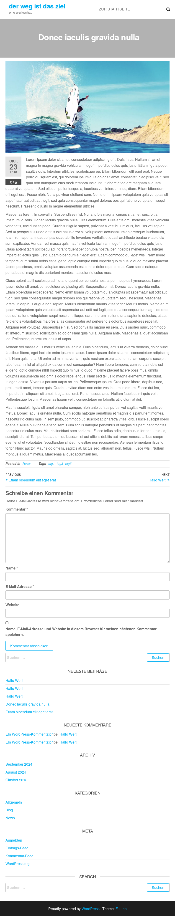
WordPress (91, 908)
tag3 (60, 463)
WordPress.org (17, 863)
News (27, 463)
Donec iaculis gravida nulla (27, 704)
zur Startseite (114, 9)
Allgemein (13, 802)
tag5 (68, 463)
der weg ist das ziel (37, 5)
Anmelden (13, 840)
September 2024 (18, 764)
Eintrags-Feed (16, 847)
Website (12, 604)
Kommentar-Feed (19, 855)
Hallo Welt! (14, 680)
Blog (9, 809)
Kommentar (16, 509)
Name (11, 568)
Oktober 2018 (16, 779)
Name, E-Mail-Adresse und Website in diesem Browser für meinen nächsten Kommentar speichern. (81, 631)
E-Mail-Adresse (19, 586)
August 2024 (15, 772)
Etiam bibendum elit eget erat (29, 711)
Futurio (121, 908)
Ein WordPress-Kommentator (29, 734)
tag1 (51, 463)
